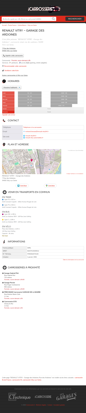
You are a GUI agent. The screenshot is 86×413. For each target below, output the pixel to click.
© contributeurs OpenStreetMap (75, 150)
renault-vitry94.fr (30, 136)
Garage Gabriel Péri (11, 273)
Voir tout (5, 236)
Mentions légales (41, 405)
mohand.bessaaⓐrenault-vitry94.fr (36, 131)
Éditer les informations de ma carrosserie (73, 259)
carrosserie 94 (17, 380)
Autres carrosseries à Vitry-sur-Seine (15, 75)
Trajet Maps (51, 185)
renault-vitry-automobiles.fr (34, 138)
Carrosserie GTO (10, 301)
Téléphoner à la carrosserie (32, 127)
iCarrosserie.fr (43, 9)
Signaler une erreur (8, 115)
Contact (50, 405)
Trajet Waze (23, 185)
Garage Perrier (9, 283)
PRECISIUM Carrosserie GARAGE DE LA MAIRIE (22, 292)
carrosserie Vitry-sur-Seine (32, 380)
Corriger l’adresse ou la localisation (74, 173)
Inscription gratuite (59, 405)
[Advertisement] (66, 42)
